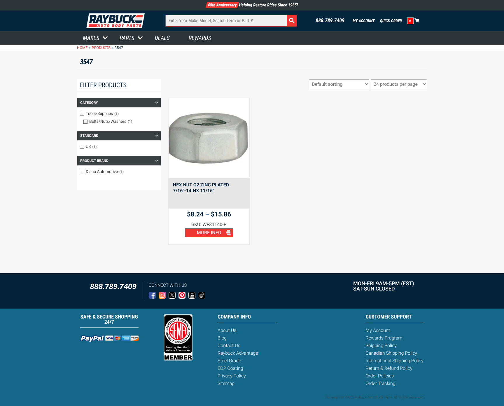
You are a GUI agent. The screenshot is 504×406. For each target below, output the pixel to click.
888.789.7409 (330, 20)
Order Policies (379, 376)
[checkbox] (119, 114)
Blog (222, 338)
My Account (364, 21)
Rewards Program (383, 338)
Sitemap (226, 383)
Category (89, 103)
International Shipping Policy (394, 360)
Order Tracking (380, 383)
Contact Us (229, 345)
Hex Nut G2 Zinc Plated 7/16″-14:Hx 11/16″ (201, 187)
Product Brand (94, 161)
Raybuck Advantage (238, 353)
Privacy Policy (232, 376)
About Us (227, 330)
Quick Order (391, 21)
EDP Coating (230, 368)
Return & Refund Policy (388, 368)
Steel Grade (229, 360)
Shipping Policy (381, 345)
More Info (209, 232)
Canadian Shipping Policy (391, 353)
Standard (89, 136)
